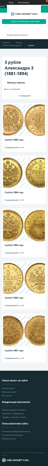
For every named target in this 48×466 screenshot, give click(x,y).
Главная (6, 43)
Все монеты (7, 396)
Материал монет (9, 392)
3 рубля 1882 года (14, 298)
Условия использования (12, 435)
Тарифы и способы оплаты (14, 417)
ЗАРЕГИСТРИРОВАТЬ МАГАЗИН (25, 21)
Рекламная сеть (9, 439)
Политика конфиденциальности (16, 431)
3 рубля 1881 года (14, 350)
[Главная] (2, 2)
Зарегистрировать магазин (13, 410)
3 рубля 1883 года (14, 245)
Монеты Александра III (12, 45)
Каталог (19, 43)
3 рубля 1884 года (14, 192)
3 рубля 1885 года (14, 140)
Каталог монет (8, 388)
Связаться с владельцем (13, 413)
